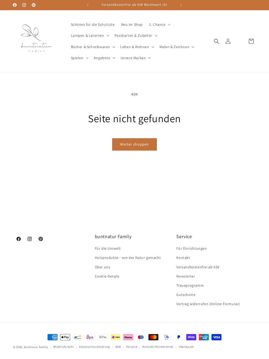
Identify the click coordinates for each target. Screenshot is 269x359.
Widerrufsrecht (63, 346)
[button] (159, 24)
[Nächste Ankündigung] (181, 5)
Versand (131, 346)
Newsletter (185, 276)
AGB (118, 346)
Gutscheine (185, 294)
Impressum (186, 346)
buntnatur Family (36, 347)
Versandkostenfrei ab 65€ (197, 267)
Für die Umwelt (108, 248)
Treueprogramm (190, 285)
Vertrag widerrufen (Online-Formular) (208, 303)
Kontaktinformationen (157, 346)
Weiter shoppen (134, 144)
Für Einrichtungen (191, 248)
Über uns (102, 267)
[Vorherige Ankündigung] (88, 5)
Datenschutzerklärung (94, 346)
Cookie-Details (107, 276)
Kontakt (183, 257)
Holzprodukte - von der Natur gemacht (128, 257)
